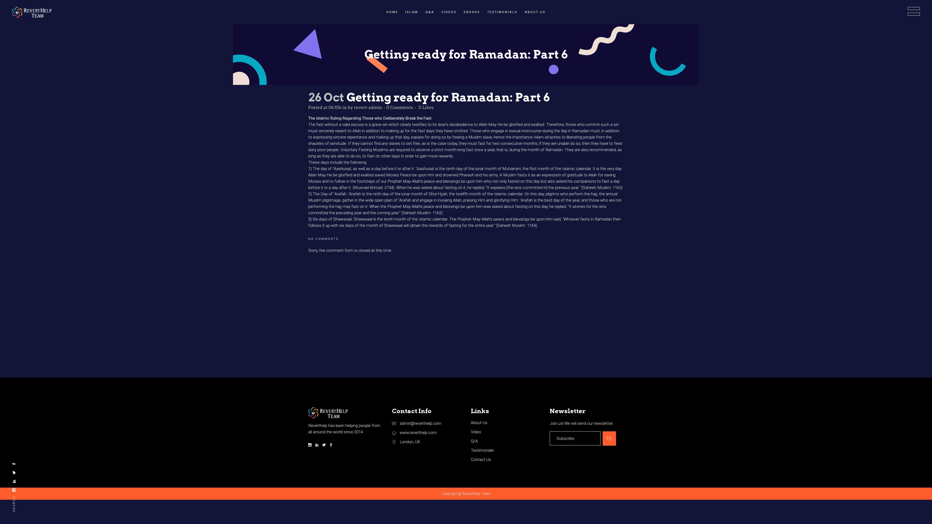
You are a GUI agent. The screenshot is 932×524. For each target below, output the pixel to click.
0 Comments (399, 107)
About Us (479, 422)
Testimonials (482, 450)
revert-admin (368, 107)
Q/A (474, 441)
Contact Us (481, 459)
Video (476, 431)
